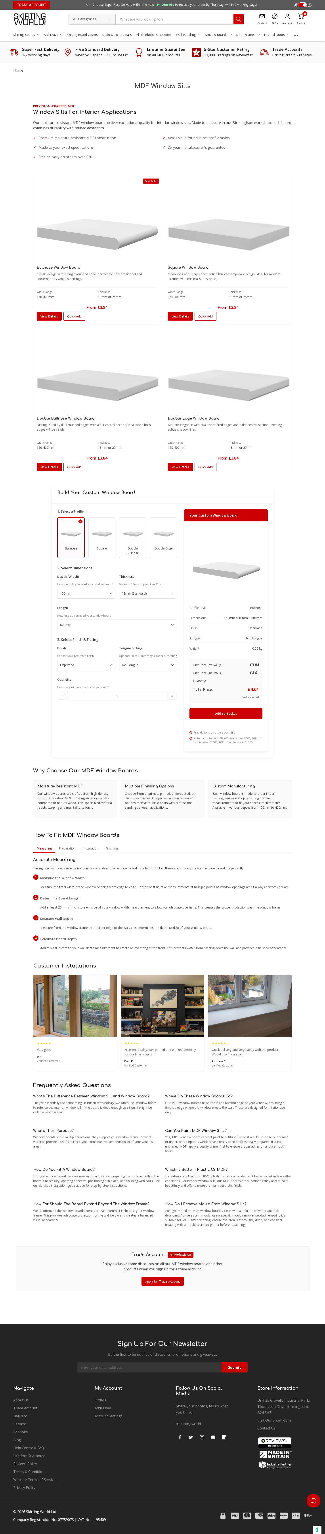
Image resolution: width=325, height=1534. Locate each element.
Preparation (67, 848)
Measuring (44, 848)
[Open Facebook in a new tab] (180, 1437)
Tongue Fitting (130, 648)
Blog (17, 1439)
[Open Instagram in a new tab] (202, 1437)
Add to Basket (226, 713)
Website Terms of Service (34, 1479)
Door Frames (245, 34)
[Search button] (238, 19)
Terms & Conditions (29, 1471)
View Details (49, 316)
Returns (20, 1424)
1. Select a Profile (70, 511)
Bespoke (20, 1431)
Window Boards (216, 34)
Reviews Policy (25, 1463)
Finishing (111, 848)
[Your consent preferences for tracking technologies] (317, 1530)
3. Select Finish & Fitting (77, 639)
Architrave (51, 34)
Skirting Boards (24, 34)
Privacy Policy (24, 1487)
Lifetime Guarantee (29, 1455)
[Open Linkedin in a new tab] (224, 1437)
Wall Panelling (186, 34)
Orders (100, 1400)
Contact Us (266, 1428)
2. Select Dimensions (74, 568)
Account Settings (108, 1416)
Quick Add (74, 316)
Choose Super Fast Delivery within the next (174, 4)
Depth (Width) (68, 576)
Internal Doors (274, 34)
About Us (21, 1400)
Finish (61, 648)
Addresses (103, 1408)
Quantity (64, 679)
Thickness (126, 576)
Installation (90, 848)
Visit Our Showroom (274, 1420)
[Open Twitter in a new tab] (191, 1437)
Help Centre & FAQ (28, 1447)
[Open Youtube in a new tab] (213, 1437)
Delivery (20, 1416)
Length (62, 608)
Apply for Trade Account (162, 1281)
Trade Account (31, 4)
